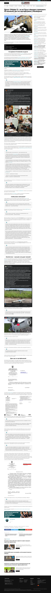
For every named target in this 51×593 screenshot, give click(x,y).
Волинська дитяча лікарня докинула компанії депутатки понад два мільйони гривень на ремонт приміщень (39, 46)
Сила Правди (7, 543)
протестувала (22, 53)
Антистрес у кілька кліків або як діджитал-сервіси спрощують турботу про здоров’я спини (40, 17)
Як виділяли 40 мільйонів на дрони (9, 46)
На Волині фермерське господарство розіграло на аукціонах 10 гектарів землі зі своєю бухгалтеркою (39, 58)
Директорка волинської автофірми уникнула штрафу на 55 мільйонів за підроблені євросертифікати (40, 43)
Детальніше (17, 548)
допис (26, 198)
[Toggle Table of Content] (30, 45)
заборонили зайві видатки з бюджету (23, 57)
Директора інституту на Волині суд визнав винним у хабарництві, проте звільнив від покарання (40, 28)
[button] (40, 67)
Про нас (5, 0)
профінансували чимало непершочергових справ (22, 59)
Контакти (13, 0)
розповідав (5, 259)
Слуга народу (21, 527)
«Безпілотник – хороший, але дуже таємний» (11, 48)
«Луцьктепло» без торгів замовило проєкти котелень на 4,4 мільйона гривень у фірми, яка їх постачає (40, 36)
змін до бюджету (14, 193)
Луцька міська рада (7, 527)
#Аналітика (20, 13)
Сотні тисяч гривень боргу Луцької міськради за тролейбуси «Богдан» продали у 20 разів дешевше (40, 30)
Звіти (7, 0)
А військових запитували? (8, 47)
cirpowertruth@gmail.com (9, 581)
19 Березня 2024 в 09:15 (13, 13)
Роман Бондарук (27, 36)
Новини (22, 13)
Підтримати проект (9, 583)
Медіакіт (10, 0)
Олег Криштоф (7, 13)
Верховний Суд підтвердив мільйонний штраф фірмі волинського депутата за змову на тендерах (39, 64)
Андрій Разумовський (10, 526)
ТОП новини (25, 13)
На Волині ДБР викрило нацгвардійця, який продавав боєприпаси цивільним (39, 19)
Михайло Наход (10, 392)
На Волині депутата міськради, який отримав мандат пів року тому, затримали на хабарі (40, 33)
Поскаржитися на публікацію (18, 0)
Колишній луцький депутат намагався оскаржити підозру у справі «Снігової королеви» (39, 61)
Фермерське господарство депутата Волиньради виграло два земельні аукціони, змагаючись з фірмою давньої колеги (40, 22)
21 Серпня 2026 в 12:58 (12, 566)
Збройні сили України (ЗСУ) (22, 526)
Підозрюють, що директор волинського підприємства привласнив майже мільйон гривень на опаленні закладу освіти (40, 39)
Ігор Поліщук (10, 162)
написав (25, 77)
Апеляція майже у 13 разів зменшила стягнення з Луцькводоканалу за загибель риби (39, 25)
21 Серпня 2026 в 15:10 (11, 543)
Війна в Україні (16, 526)
